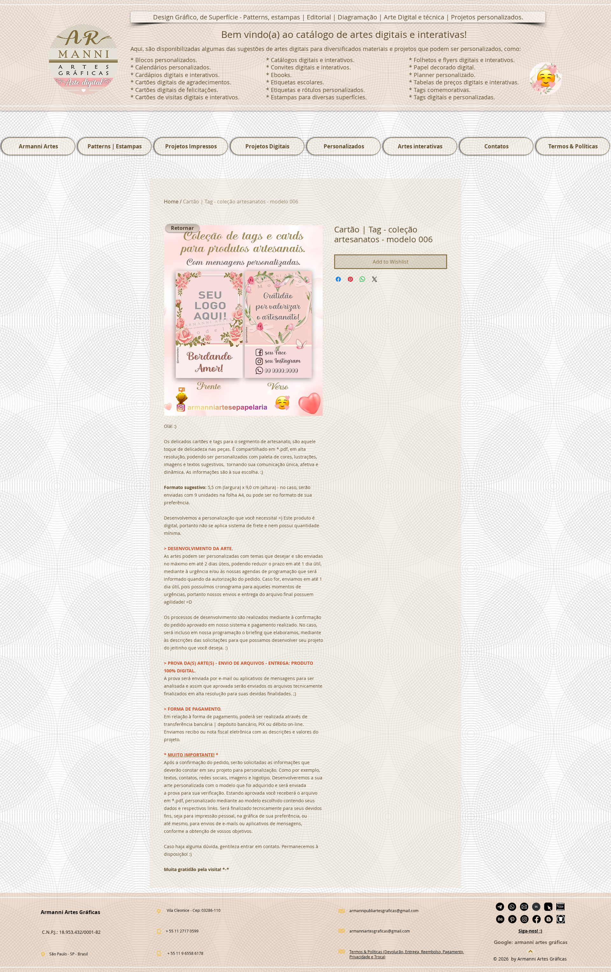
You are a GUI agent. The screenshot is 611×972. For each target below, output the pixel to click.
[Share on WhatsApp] (362, 279)
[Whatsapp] (512, 907)
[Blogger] (548, 919)
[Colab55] (536, 907)
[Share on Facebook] (338, 279)
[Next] (530, 951)
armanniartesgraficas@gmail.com (379, 930)
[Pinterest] (512, 919)
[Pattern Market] (560, 907)
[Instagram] (524, 919)
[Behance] (500, 919)
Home (171, 201)
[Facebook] (536, 919)
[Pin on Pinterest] (350, 279)
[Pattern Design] (548, 907)
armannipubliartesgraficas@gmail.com (383, 910)
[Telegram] (500, 907)
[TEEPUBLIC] (561, 919)
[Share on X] (374, 279)
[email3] (524, 907)
